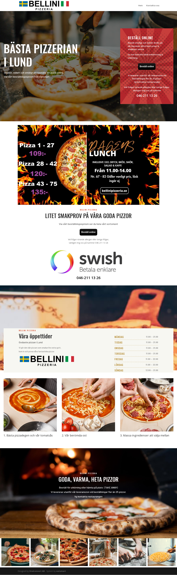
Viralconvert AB (37, 571)
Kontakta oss (152, 6)
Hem (140, 6)
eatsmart (61, 571)
